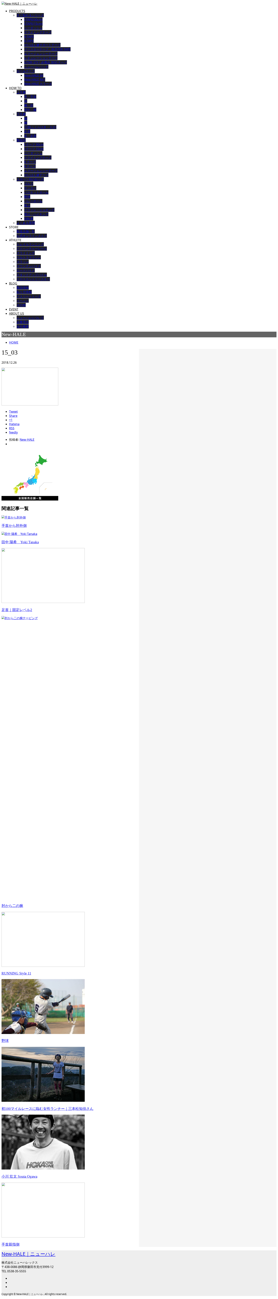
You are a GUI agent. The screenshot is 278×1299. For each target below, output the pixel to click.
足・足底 (30, 136)
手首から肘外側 (14, 526)
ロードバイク (26, 270)
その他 (21, 305)
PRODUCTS (17, 11)
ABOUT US (16, 313)
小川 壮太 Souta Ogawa (19, 1176)
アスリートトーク (29, 296)
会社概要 (23, 326)
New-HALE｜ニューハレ (28, 1253)
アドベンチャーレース (32, 248)
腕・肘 (28, 105)
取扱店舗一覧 (26, 231)
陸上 (27, 205)
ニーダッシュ (33, 28)
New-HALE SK (33, 75)
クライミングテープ (37, 32)
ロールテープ (26, 71)
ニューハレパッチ (36, 67)
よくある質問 (26, 223)
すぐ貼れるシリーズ (30, 15)
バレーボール (33, 201)
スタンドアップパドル (32, 275)
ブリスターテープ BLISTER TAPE (47, 49)
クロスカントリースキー (33, 279)
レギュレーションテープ (40, 58)
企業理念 (23, 322)
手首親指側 (10, 1244)
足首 (27, 131)
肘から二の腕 (12, 906)
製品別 (21, 140)
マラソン (23, 262)
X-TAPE (29, 41)
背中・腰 (30, 110)
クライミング (26, 253)
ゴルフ (28, 184)
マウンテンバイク (29, 266)
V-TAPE (29, 36)
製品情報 (23, 287)
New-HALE (27, 439)
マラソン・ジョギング (39, 210)
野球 (27, 197)
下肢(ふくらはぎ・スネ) (40, 127)
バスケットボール (36, 192)
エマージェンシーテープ (40, 53)
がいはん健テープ (36, 175)
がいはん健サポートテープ (42, 45)
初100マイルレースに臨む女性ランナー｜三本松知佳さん (47, 1109)
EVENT (13, 309)
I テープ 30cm (33, 144)
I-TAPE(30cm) (33, 19)
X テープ (30, 166)
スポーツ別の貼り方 (30, 179)
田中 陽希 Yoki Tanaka (20, 542)
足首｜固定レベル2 (17, 610)
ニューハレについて (30, 318)
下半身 (21, 114)
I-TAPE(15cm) (33, 24)
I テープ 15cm (33, 149)
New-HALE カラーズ (38, 84)
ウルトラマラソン (29, 257)
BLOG (13, 283)
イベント (23, 301)
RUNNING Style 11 (16, 973)
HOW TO (15, 88)
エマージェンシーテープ (40, 170)
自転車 (28, 218)
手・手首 (30, 96)
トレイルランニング (30, 244)
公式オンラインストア (32, 236)
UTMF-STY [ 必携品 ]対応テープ (45, 62)
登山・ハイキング (36, 214)
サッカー (30, 188)
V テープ (30, 162)
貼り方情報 (24, 292)
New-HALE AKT (34, 79)
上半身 (21, 92)
